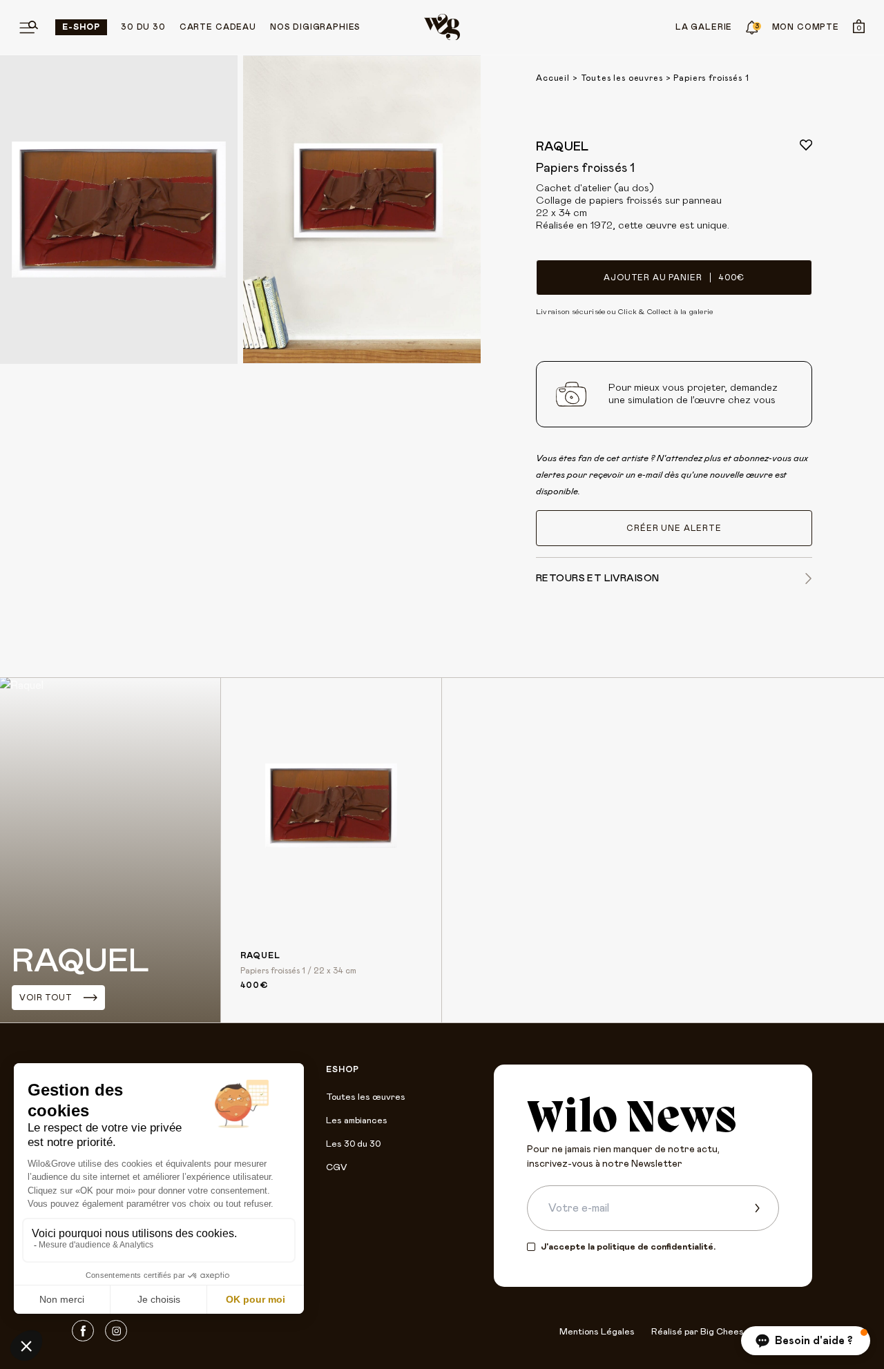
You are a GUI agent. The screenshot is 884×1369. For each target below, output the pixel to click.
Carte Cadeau (218, 27)
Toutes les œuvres (365, 1097)
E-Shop (81, 27)
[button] (805, 1340)
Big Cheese (724, 1332)
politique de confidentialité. (656, 1247)
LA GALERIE (703, 27)
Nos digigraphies (315, 27)
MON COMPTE (805, 27)
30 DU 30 (143, 27)
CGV (336, 1167)
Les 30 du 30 (353, 1144)
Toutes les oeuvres (622, 78)
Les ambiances (356, 1120)
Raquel (562, 147)
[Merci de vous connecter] (806, 145)
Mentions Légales (597, 1332)
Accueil (553, 78)
